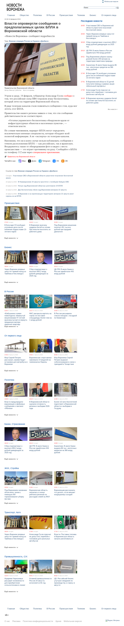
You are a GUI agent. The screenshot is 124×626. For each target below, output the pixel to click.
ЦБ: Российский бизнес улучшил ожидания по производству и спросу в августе (64, 581)
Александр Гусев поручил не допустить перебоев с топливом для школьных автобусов (40, 537)
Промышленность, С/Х (15, 556)
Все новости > (113, 109)
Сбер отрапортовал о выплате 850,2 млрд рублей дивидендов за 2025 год (38, 272)
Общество (24, 15)
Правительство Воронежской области (21, 157)
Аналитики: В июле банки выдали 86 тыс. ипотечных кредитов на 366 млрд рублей (65, 449)
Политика (37, 15)
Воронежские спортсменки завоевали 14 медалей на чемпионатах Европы (40, 360)
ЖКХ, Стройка (11, 468)
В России (51, 15)
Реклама (16, 621)
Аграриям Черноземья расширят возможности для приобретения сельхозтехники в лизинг (14, 581)
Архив (58, 621)
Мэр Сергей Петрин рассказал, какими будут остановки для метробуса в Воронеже (15, 361)
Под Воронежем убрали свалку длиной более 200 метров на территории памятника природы (99, 59)
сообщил (68, 95)
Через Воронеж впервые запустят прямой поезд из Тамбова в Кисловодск (15, 271)
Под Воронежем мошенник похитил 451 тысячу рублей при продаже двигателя (65, 228)
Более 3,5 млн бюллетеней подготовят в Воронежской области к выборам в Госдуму (65, 405)
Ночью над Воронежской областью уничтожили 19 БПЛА (40, 186)
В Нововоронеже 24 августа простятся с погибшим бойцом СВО (43, 182)
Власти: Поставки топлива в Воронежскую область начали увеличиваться (65, 536)
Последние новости (91, 21)
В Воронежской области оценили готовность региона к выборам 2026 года (39, 405)
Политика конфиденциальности (38, 621)
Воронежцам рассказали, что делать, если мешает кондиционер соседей (64, 492)
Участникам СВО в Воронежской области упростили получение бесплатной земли (99, 28)
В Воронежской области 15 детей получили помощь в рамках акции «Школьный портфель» (100, 84)
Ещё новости (10, 238)
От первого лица (108, 15)
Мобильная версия (111, 1)
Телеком (81, 15)
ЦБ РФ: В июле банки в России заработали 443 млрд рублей (64, 271)
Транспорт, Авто (12, 512)
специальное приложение (46, 152)
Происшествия (66, 15)
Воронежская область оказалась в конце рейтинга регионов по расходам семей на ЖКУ (39, 493)
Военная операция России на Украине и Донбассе (28, 41)
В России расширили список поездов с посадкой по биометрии (65, 315)
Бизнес (93, 15)
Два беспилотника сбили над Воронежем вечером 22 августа (42, 190)
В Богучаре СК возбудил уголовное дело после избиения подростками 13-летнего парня (15, 228)
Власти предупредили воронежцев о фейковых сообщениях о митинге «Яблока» (14, 405)
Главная (11, 15)
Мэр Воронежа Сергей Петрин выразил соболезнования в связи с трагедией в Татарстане (65, 361)
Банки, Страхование (14, 424)
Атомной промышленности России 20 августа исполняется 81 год (40, 580)
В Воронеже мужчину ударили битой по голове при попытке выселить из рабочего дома (39, 228)
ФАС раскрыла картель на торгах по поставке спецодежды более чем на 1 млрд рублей (40, 316)
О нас (7, 621)
